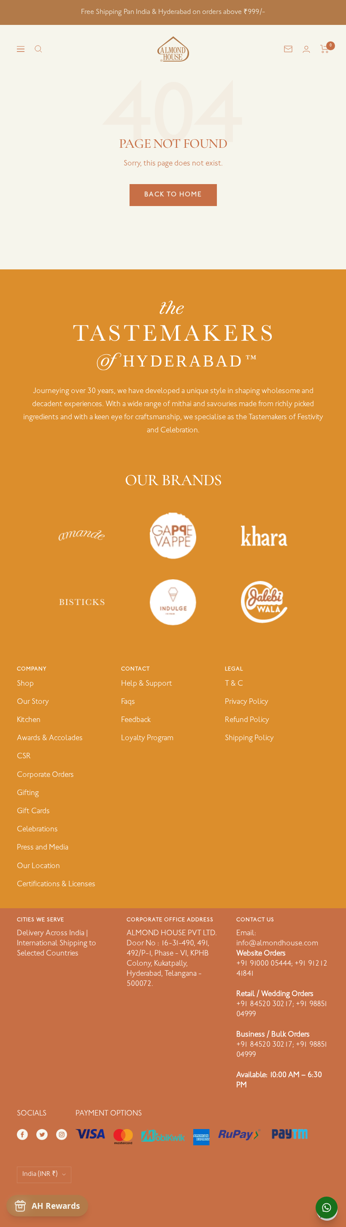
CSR (24, 756)
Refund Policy (247, 720)
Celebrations (37, 829)
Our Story (33, 702)
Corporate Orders (45, 775)
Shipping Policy (249, 738)
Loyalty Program (147, 738)
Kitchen (29, 720)
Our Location (38, 866)
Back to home (173, 195)
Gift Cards (33, 811)
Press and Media (42, 847)
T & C (234, 684)
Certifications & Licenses (56, 884)
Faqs (128, 702)
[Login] (306, 49)
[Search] (38, 49)
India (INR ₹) (40, 1174)
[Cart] (324, 49)
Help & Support (146, 684)
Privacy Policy (246, 702)
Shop (25, 684)
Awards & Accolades (50, 738)
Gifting (28, 793)
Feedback (136, 720)
